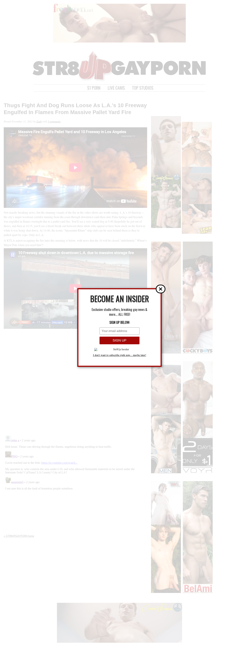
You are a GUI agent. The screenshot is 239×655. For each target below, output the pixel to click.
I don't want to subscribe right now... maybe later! (119, 355)
